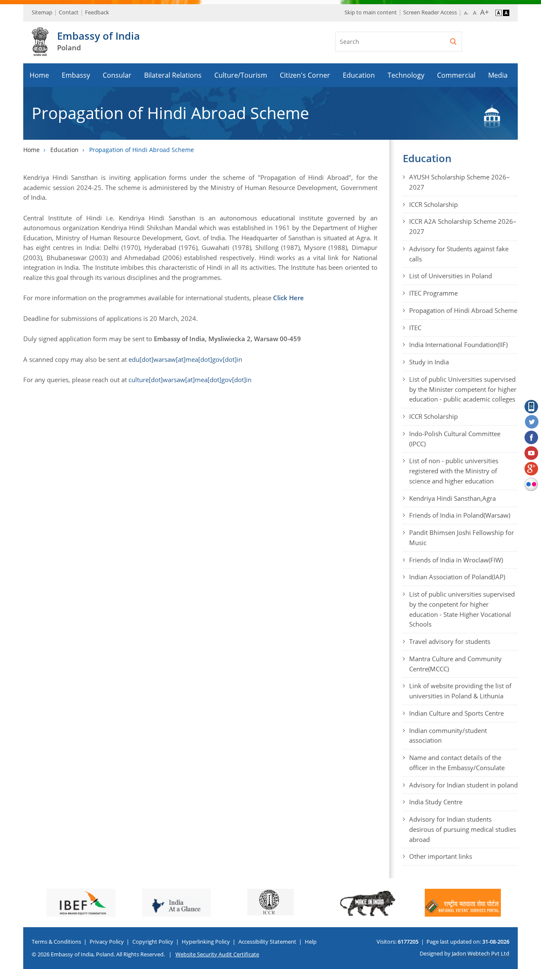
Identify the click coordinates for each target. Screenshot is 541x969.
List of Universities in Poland (450, 275)
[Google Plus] (532, 469)
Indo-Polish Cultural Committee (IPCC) (454, 438)
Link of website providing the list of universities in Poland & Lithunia (460, 690)
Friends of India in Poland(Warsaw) (459, 515)
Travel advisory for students (449, 641)
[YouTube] (532, 453)
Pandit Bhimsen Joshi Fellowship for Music (461, 537)
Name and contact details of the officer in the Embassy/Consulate (457, 762)
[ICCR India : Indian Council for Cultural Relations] (182, 902)
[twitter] (532, 422)
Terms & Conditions (56, 941)
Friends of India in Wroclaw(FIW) (456, 560)
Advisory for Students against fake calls (458, 253)
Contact (69, 12)
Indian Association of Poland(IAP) (457, 577)
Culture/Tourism (240, 75)
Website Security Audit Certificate (217, 954)
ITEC (415, 327)
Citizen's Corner (305, 75)
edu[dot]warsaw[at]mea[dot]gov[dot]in (185, 359)
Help (311, 941)
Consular (117, 75)
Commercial (456, 75)
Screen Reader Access (430, 12)
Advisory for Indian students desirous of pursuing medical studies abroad (462, 829)
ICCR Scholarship (433, 204)
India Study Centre (435, 802)
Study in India (429, 362)
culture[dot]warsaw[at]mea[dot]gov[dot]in (189, 379)
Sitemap (42, 12)
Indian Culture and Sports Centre (456, 713)
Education (359, 75)
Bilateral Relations (173, 75)
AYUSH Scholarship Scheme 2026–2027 (459, 182)
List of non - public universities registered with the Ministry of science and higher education (453, 470)
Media (498, 75)
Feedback (97, 12)
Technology (406, 75)
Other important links (440, 856)
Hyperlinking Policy (206, 941)
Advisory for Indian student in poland (463, 785)
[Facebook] (532, 438)
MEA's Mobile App (532, 406)
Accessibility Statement (267, 941)
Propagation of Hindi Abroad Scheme (463, 310)
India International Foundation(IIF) (458, 344)
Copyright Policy (152, 941)
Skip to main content (370, 12)
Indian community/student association (448, 735)
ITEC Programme (433, 293)
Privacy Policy (107, 941)
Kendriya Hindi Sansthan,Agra (452, 498)
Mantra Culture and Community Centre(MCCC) (455, 663)
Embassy (76, 75)
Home (39, 75)
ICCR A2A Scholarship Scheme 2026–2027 (462, 226)
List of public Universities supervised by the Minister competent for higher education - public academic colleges (462, 389)
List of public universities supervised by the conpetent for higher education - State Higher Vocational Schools (462, 609)
